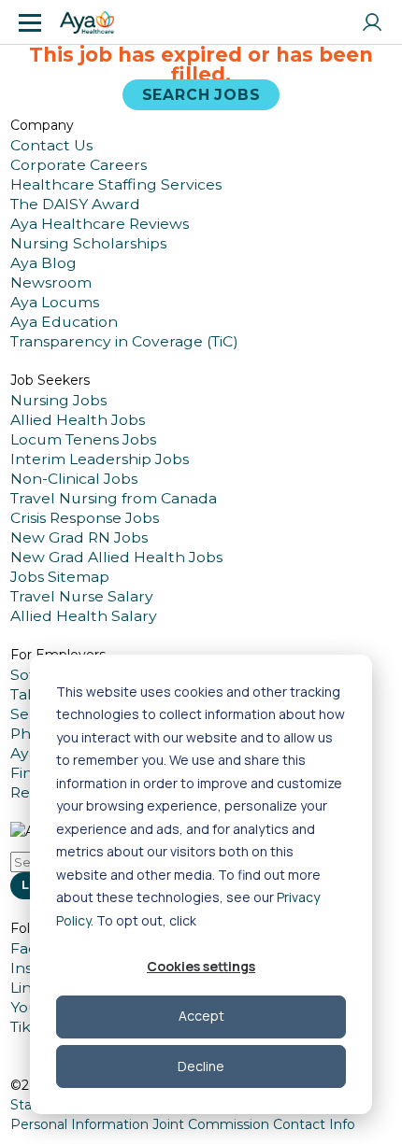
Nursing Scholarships (88, 243)
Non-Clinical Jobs (73, 478)
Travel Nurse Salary (81, 596)
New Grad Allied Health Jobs (116, 557)
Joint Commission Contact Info (253, 1124)
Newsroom (51, 282)
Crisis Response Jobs (84, 518)
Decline (201, 1066)
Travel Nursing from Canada (113, 498)
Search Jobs (201, 95)
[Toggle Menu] (30, 22)
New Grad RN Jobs (79, 537)
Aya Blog (43, 263)
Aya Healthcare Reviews (99, 224)
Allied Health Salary (83, 616)
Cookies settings (201, 966)
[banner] (87, 22)
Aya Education (64, 322)
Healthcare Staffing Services (116, 184)
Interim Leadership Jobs (99, 459)
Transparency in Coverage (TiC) (124, 341)
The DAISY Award (75, 204)
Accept (201, 1015)
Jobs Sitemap (59, 577)
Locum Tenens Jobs (83, 439)
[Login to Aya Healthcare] (372, 22)
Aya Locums (54, 302)
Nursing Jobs (58, 400)
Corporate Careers (78, 165)
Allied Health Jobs (77, 420)
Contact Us (51, 145)
